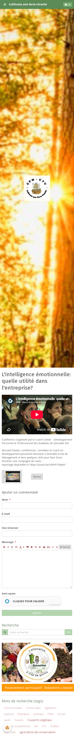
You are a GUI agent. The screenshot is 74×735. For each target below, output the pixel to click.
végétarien (50, 708)
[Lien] (36, 547)
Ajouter (37, 612)
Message (8, 542)
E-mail (6, 513)
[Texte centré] (31, 547)
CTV (44, 726)
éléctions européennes (17, 726)
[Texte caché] (40, 547)
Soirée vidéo (33, 708)
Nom (5, 499)
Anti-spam (8, 593)
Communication (13, 708)
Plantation (23, 714)
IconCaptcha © (54, 604)
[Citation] (27, 547)
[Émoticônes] (57, 547)
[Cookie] (7, 728)
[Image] (44, 547)
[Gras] (4, 547)
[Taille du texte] (16, 547)
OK (68, 632)
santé (7, 720)
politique (38, 714)
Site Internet (10, 528)
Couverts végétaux (39, 720)
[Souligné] (12, 547)
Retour (37, 476)
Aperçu (66, 546)
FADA (51, 714)
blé (36, 726)
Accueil (61, 714)
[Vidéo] (48, 547)
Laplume (9, 714)
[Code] (52, 547)
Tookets (19, 720)
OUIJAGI (54, 726)
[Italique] (8, 547)
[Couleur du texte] (21, 547)
